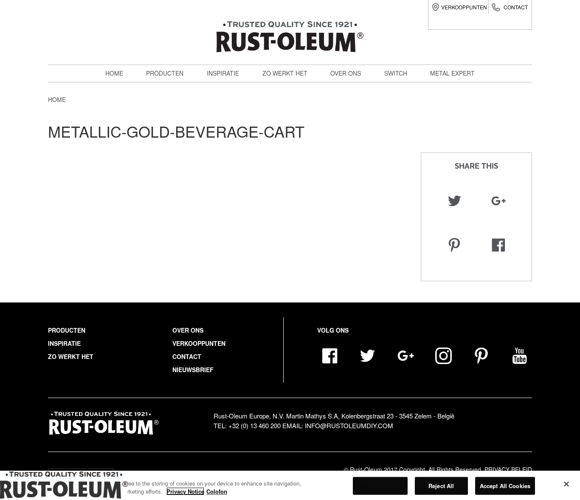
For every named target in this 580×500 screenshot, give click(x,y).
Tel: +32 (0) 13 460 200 (247, 425)
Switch (162, 125)
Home (114, 73)
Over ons (345, 73)
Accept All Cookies (505, 486)
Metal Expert (173, 107)
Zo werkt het (284, 73)
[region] (290, 485)
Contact (516, 7)
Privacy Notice (185, 491)
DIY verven (168, 88)
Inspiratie (223, 73)
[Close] (566, 484)
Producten (164, 73)
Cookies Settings (380, 486)
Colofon (216, 491)
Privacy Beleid (508, 469)
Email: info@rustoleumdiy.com (337, 425)
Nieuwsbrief (193, 369)
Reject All (441, 486)
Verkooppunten (464, 7)
